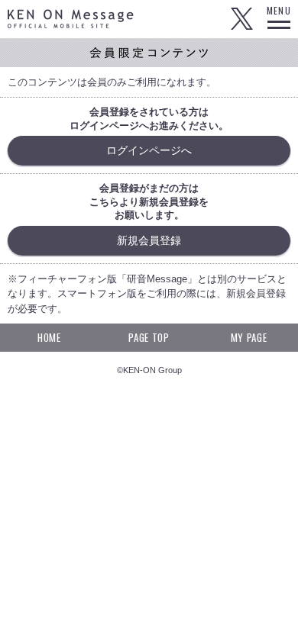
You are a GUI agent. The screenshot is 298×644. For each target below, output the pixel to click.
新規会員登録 (149, 240)
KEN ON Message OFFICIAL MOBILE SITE (71, 18)
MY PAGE (249, 337)
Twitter (241, 19)
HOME (49, 337)
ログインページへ (149, 150)
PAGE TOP (148, 337)
